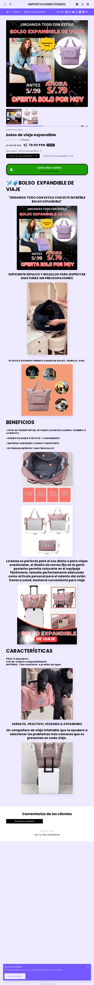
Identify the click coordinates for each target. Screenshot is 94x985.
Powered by (46, 983)
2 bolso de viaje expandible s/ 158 (58, 156)
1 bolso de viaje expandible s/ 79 (23, 156)
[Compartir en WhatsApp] (76, 12)
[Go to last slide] (8, 63)
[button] (5, 4)
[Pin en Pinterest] (73, 12)
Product (16, 12)
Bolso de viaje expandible (34, 12)
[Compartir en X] (70, 12)
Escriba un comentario (24, 821)
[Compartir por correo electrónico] (86, 12)
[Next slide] (85, 63)
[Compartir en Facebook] (66, 12)
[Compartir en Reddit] (83, 12)
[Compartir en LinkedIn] (79, 12)
